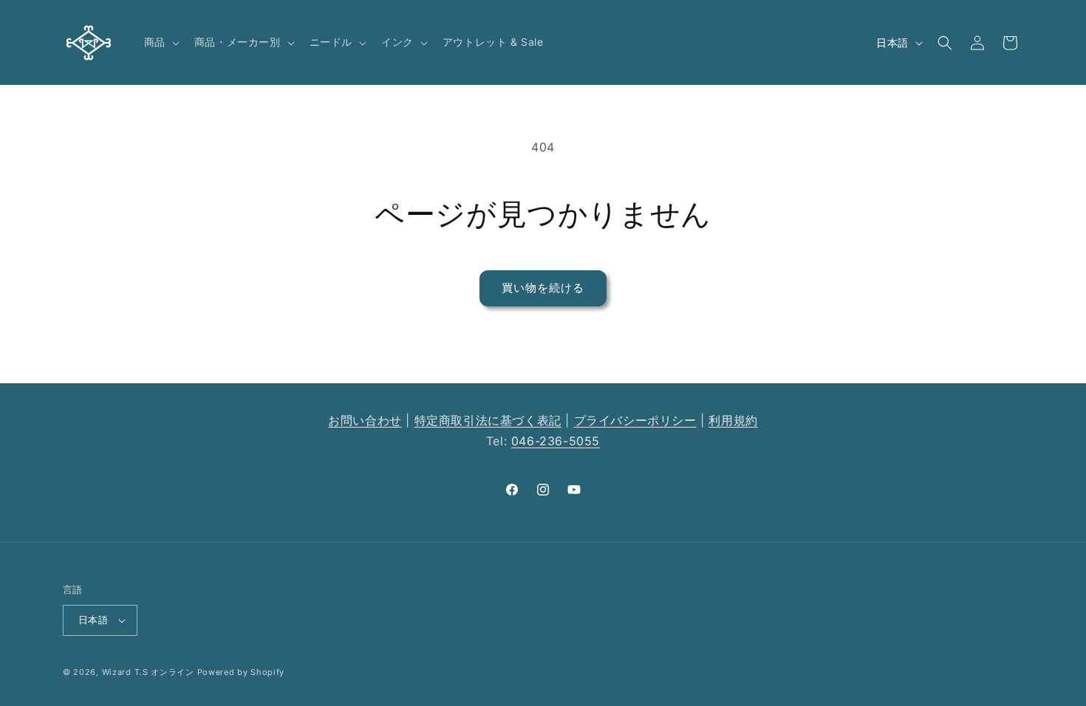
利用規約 (732, 420)
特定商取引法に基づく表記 (487, 420)
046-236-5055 (555, 440)
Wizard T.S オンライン (148, 672)
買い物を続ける (543, 288)
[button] (160, 42)
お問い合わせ (365, 420)
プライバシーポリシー (635, 420)
